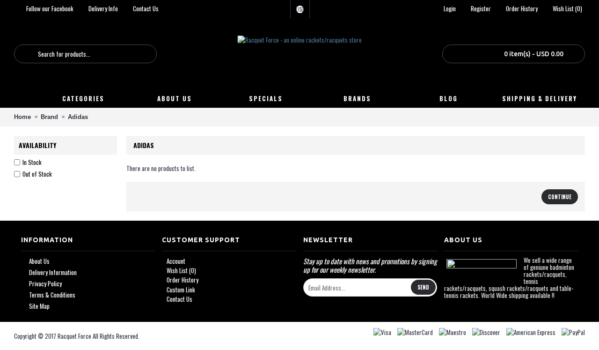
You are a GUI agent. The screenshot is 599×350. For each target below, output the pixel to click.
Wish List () (181, 270)
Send (423, 287)
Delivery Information (53, 272)
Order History (182, 280)
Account (176, 261)
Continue (559, 197)
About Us (39, 261)
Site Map (39, 306)
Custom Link (181, 289)
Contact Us (179, 299)
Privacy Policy (45, 283)
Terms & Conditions (52, 294)
